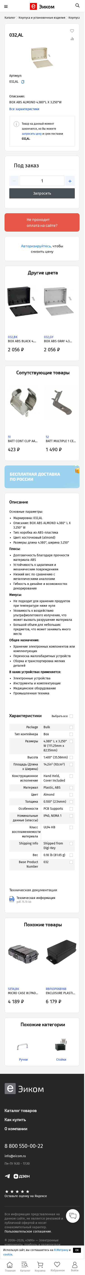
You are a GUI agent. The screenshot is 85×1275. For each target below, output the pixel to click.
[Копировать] (22, 82)
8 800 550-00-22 (24, 1146)
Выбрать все (60, 716)
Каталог (10, 17)
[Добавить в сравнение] (72, 38)
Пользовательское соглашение (28, 1231)
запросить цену (32, 133)
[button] (42, 57)
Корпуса (74, 17)
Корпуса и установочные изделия (42, 17)
